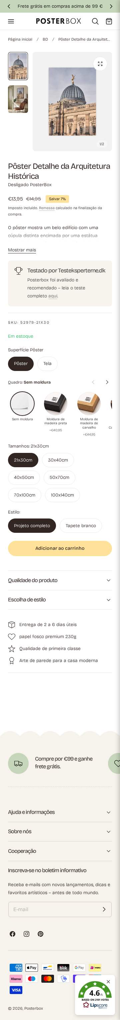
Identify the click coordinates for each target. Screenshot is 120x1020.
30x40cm (58, 460)
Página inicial (20, 39)
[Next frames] (107, 382)
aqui (52, 296)
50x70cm (59, 477)
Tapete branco (81, 525)
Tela (47, 363)
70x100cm (24, 495)
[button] (11, 21)
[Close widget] (108, 982)
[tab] (18, 66)
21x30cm (23, 460)
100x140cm (62, 495)
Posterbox (33, 1008)
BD (45, 39)
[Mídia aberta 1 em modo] (100, 64)
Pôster (21, 363)
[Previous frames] (93, 382)
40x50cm (24, 477)
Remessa (47, 208)
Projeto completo (32, 525)
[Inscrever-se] (104, 909)
